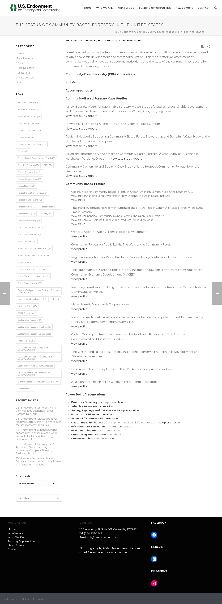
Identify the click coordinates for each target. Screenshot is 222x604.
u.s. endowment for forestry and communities (35, 357)
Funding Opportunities (155, 7)
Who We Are (104, 7)
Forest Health (26, 186)
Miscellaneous (24, 58)
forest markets (26, 206)
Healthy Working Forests (32, 299)
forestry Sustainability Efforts (34, 269)
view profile (78, 195)
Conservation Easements (32, 144)
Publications (23, 72)
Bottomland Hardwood (31, 123)
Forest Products (50, 206)
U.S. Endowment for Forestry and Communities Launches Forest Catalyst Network (36, 410)
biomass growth (28, 102)
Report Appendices (79, 90)
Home (87, 7)
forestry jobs (26, 262)
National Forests (27, 306)
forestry (46, 213)
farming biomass (28, 165)
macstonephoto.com (116, 552)
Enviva (23, 151)
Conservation (26, 137)
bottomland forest (29, 116)
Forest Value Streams (30, 283)
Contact (204, 7)
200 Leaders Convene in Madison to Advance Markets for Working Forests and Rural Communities (38, 461)
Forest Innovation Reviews (32, 192)
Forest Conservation (29, 179)
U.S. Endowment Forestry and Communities (33, 348)
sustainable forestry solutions (34, 333)
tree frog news (27, 340)
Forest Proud (26, 213)
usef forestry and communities (35, 365)
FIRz (48, 165)
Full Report (74, 82)
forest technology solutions (33, 276)
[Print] (202, 46)
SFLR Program (27, 313)
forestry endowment (30, 234)
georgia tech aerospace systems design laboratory (38, 291)
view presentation (112, 402)
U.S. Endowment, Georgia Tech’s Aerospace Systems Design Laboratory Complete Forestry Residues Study (35, 449)
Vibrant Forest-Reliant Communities (38, 381)
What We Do (125, 7)
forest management (30, 199)
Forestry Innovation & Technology (36, 255)
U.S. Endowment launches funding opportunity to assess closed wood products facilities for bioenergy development (37, 434)
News (19, 63)
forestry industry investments (34, 248)
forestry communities (30, 227)
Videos (20, 82)
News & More (184, 7)
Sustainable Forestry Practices (34, 327)
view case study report (81, 116)
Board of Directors (28, 109)
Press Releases (25, 67)
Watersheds (25, 388)
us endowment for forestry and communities (34, 373)
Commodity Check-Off (31, 130)
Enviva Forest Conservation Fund (36, 158)
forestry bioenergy (29, 220)
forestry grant (27, 241)
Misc (55, 299)
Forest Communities (29, 172)
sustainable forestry (29, 320)
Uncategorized (25, 77)
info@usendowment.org (102, 537)
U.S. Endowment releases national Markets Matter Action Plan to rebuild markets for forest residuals (38, 422)
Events (20, 53)
